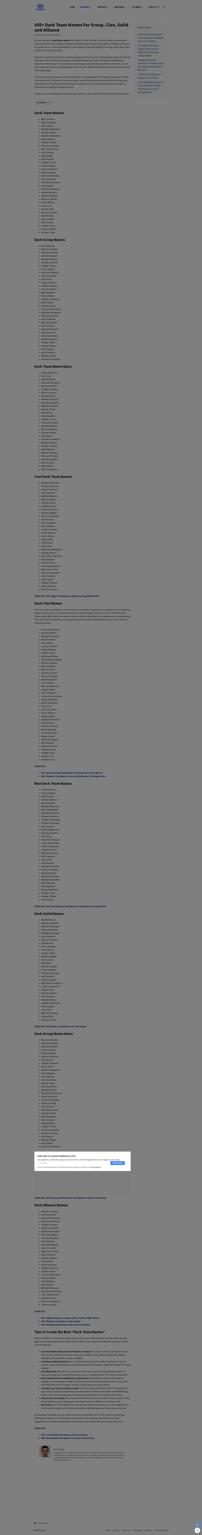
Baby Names (119, 7)
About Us (116, 1530)
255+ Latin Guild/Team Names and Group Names (64, 1434)
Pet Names (136, 7)
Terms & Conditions (162, 1530)
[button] (164, 7)
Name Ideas (102, 7)
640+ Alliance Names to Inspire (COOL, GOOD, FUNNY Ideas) (70, 1318)
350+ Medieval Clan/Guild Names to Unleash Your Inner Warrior (72, 772)
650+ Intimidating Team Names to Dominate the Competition (76, 906)
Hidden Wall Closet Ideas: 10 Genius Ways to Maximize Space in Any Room (151, 37)
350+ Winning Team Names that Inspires (61, 1321)
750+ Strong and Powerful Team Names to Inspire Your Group (76, 1197)
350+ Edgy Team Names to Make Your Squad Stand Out (72, 596)
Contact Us (154, 7)
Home (72, 7)
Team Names (84, 7)
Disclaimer (148, 1530)
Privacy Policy (137, 1530)
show (50, 102)
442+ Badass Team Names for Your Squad (66, 1026)
